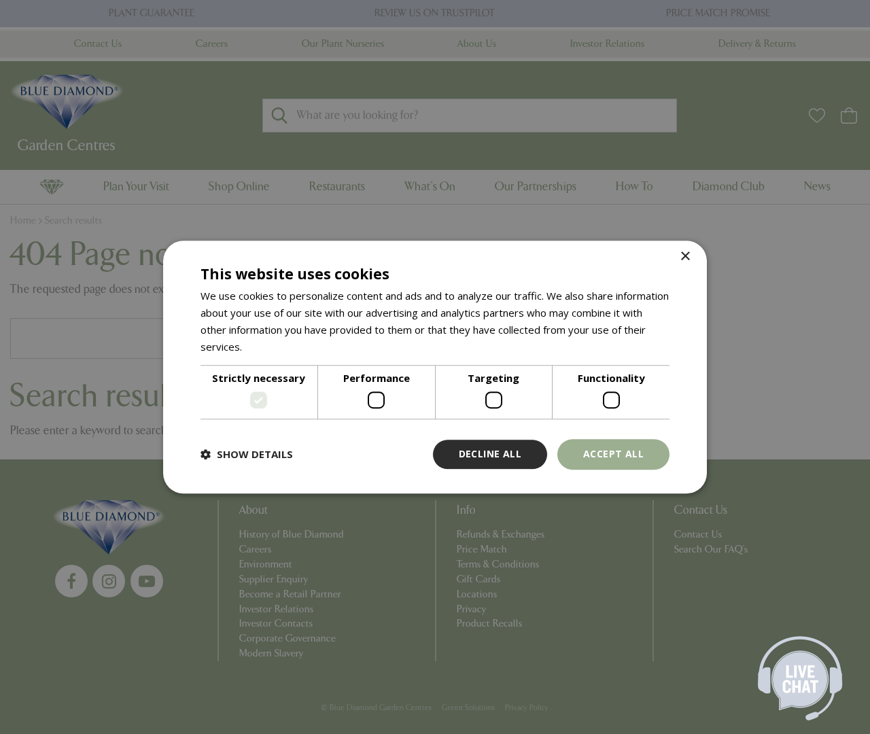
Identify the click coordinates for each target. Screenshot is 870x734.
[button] (247, 454)
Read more (271, 346)
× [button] (685, 256)
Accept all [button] (613, 453)
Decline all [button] (490, 453)
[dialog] (435, 367)
